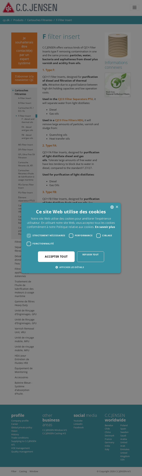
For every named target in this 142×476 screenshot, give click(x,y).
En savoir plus (105, 227)
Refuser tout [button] (90, 254)
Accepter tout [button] (56, 256)
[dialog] (71, 238)
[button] (71, 267)
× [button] (117, 207)
